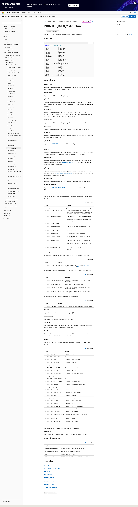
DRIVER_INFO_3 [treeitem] (11, 91)
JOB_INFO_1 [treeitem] (10, 109)
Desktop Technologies (58, 21)
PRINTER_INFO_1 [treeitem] (11, 145)
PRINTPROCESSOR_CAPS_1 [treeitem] (13, 186)
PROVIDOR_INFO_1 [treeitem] (11, 193)
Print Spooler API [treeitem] (9, 50)
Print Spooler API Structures (52, 468)
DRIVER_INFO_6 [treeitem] (11, 99)
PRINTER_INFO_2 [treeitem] (11, 148)
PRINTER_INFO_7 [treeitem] (11, 161)
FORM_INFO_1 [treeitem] (10, 104)
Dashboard (132, 16)
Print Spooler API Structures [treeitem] (14, 67)
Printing (46, 465)
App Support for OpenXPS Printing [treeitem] (11, 31)
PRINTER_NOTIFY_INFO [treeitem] (13, 169)
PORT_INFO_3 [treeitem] (10, 130)
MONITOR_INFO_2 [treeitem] (11, 122)
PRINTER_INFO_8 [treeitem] (11, 164)
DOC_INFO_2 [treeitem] (10, 80)
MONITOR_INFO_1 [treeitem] (11, 120)
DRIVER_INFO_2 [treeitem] (11, 88)
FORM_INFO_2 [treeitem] (10, 107)
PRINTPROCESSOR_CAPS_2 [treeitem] (13, 188)
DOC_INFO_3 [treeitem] (10, 83)
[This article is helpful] (129, 35)
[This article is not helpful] (131, 35)
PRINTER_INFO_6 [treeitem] (11, 158)
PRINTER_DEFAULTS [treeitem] (12, 140)
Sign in (134, 12)
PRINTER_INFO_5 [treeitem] (11, 156)
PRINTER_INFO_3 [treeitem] (11, 150)
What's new (125, 16)
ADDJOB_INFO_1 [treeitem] (11, 70)
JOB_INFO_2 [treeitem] (10, 112)
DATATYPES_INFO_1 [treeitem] (12, 75)
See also (119, 30)
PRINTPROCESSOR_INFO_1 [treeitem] (13, 191)
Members (119, 26)
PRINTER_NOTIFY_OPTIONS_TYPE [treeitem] (14, 179)
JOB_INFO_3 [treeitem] (10, 114)
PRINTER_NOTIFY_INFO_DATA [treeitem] (14, 172)
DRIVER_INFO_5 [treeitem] (11, 96)
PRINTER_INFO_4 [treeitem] (11, 153)
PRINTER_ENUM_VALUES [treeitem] (13, 143)
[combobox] (11, 23)
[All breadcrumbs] (45, 21)
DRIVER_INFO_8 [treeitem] (11, 101)
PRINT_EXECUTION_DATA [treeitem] (13, 133)
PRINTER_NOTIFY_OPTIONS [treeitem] (14, 176)
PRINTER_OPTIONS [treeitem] (12, 183)
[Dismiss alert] (135, 3)
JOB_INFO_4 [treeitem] (10, 117)
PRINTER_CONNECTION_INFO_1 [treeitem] (14, 136)
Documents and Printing (71, 21)
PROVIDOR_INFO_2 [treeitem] (11, 196)
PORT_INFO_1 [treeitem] (10, 125)
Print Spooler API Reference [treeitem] (13, 55)
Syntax (119, 24)
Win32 (49, 21)
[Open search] (130, 12)
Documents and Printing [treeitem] (9, 26)
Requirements (120, 28)
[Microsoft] (3, 13)
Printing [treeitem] (6, 39)
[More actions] (92, 21)
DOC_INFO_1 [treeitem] (10, 78)
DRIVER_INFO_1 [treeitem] (11, 86)
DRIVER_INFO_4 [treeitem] (11, 93)
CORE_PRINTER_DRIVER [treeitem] (13, 72)
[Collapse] (21, 20)
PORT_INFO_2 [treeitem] (10, 128)
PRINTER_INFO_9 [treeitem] (11, 166)
